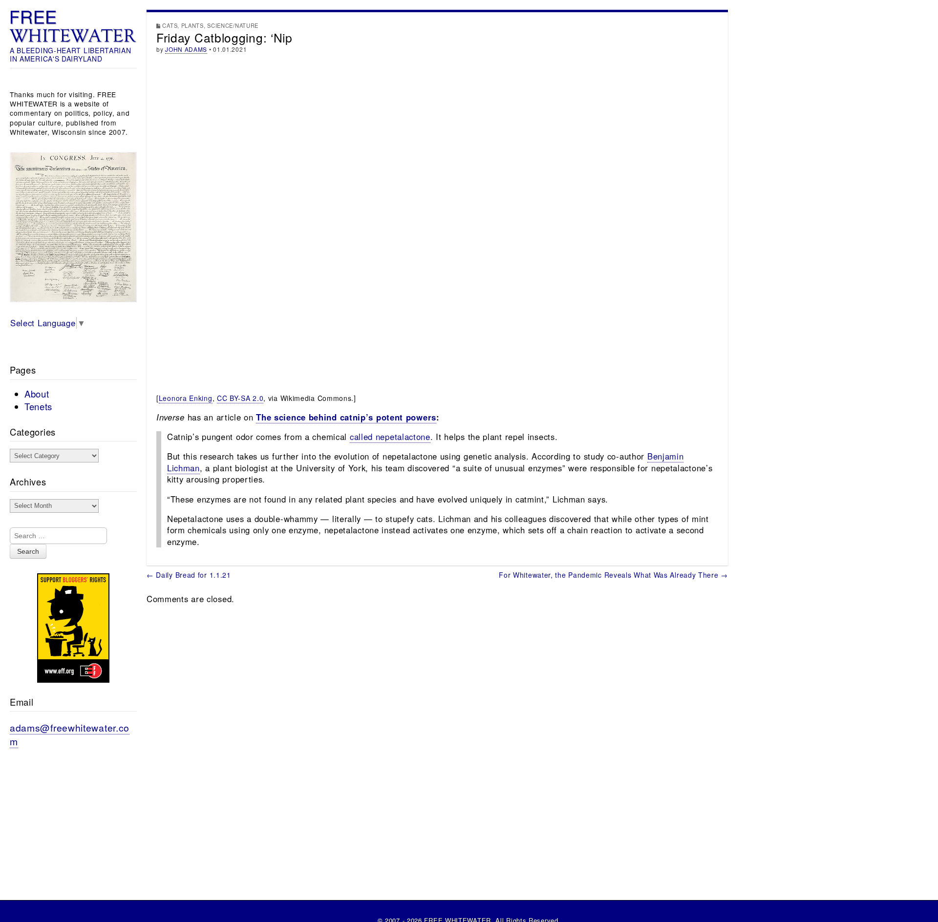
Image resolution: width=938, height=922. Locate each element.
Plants (192, 25)
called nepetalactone (390, 436)
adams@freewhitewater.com (69, 734)
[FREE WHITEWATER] (73, 27)
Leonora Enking (186, 398)
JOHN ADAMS (186, 49)
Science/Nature (232, 25)
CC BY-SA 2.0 (240, 398)
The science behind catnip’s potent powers (346, 417)
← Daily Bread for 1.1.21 (189, 575)
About (36, 393)
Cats (169, 25)
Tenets (38, 406)
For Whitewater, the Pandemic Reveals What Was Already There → (613, 575)
